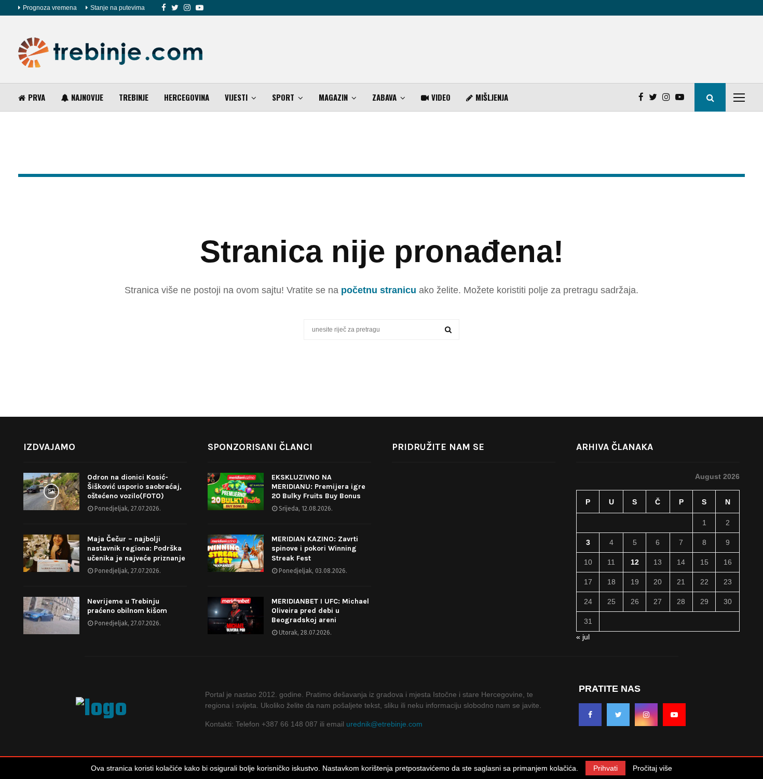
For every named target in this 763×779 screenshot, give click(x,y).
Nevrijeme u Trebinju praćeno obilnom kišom (127, 606)
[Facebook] (163, 8)
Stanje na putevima (117, 7)
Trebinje (133, 97)
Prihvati (605, 768)
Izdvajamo (49, 447)
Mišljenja (491, 97)
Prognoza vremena (50, 7)
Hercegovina (186, 97)
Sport (283, 97)
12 (635, 562)
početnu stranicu (378, 290)
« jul (583, 637)
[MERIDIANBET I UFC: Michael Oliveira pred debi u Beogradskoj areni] (236, 615)
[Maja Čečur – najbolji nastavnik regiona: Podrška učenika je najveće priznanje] (51, 553)
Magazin (333, 97)
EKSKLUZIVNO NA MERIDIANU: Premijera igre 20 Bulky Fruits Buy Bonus (318, 486)
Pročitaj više (652, 768)
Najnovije (87, 97)
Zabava (384, 97)
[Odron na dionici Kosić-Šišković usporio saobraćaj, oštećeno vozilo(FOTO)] (51, 491)
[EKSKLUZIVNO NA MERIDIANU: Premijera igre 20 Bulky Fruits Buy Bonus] (236, 491)
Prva (36, 97)
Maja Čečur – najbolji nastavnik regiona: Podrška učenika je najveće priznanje (136, 548)
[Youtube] (199, 8)
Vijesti (236, 97)
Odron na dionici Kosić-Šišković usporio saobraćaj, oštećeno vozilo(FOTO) (134, 486)
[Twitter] (175, 8)
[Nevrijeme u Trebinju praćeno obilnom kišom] (51, 615)
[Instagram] (187, 8)
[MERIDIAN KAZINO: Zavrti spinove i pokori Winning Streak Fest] (236, 553)
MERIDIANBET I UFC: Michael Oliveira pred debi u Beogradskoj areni (320, 610)
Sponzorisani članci (260, 447)
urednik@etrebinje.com (384, 724)
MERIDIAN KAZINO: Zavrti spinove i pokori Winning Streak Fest (314, 548)
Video (441, 97)
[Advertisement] (556, 49)
